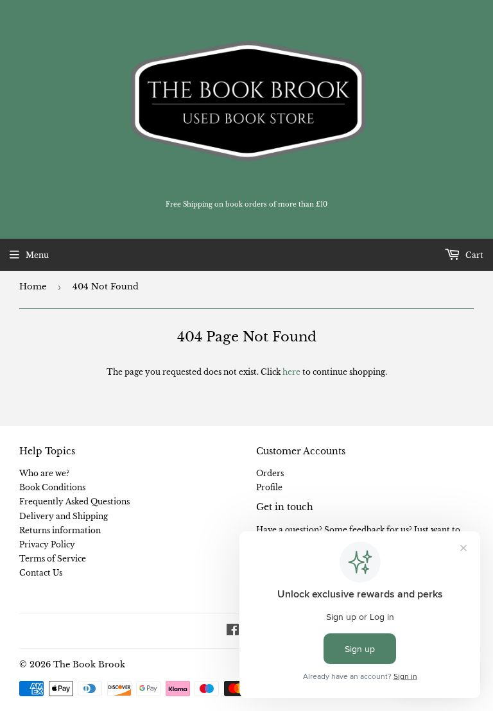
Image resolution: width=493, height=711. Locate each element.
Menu (37, 255)
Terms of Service (52, 558)
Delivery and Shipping (63, 516)
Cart (473, 255)
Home (32, 286)
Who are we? (44, 473)
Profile (269, 487)
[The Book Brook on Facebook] (232, 632)
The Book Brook (89, 664)
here (291, 372)
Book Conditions (52, 487)
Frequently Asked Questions (74, 501)
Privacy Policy (47, 544)
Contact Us (40, 573)
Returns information (60, 530)
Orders (270, 473)
